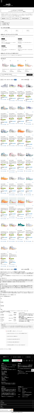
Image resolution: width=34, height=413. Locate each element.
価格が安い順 (8, 79)
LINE (5, 294)
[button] (33, 79)
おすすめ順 (5, 79)
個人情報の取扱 (2, 402)
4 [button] (31, 79)
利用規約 (1, 406)
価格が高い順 (12, 79)
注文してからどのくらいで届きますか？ (12, 336)
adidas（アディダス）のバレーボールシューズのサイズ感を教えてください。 (17, 333)
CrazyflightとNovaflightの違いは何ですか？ (13, 339)
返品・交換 (3, 386)
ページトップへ (32, 353)
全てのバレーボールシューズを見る (5, 348)
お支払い (3, 363)
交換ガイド (24, 11)
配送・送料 (19, 363)
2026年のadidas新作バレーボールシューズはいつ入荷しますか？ (16, 344)
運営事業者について (20, 386)
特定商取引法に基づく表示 (3, 404)
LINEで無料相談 (29, 74)
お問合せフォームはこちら (25, 396)
